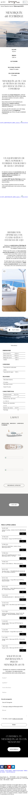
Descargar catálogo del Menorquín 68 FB (13, 706)
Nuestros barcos (9, 6)
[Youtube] (9, 767)
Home (2, 6)
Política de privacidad (18, 770)
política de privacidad (18, 718)
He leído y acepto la (13, 718)
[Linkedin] (13, 767)
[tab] (5, 423)
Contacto (2, 770)
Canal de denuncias (10, 772)
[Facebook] (2, 767)
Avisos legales (8, 770)
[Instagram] (5, 767)
